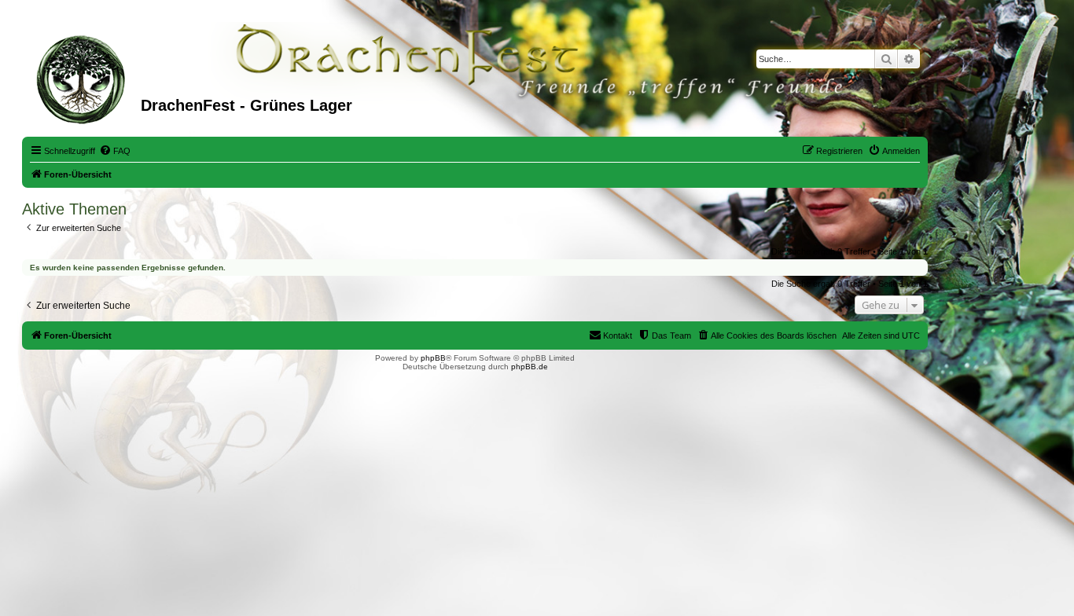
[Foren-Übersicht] (83, 78)
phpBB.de (529, 366)
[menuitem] (115, 150)
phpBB (433, 358)
